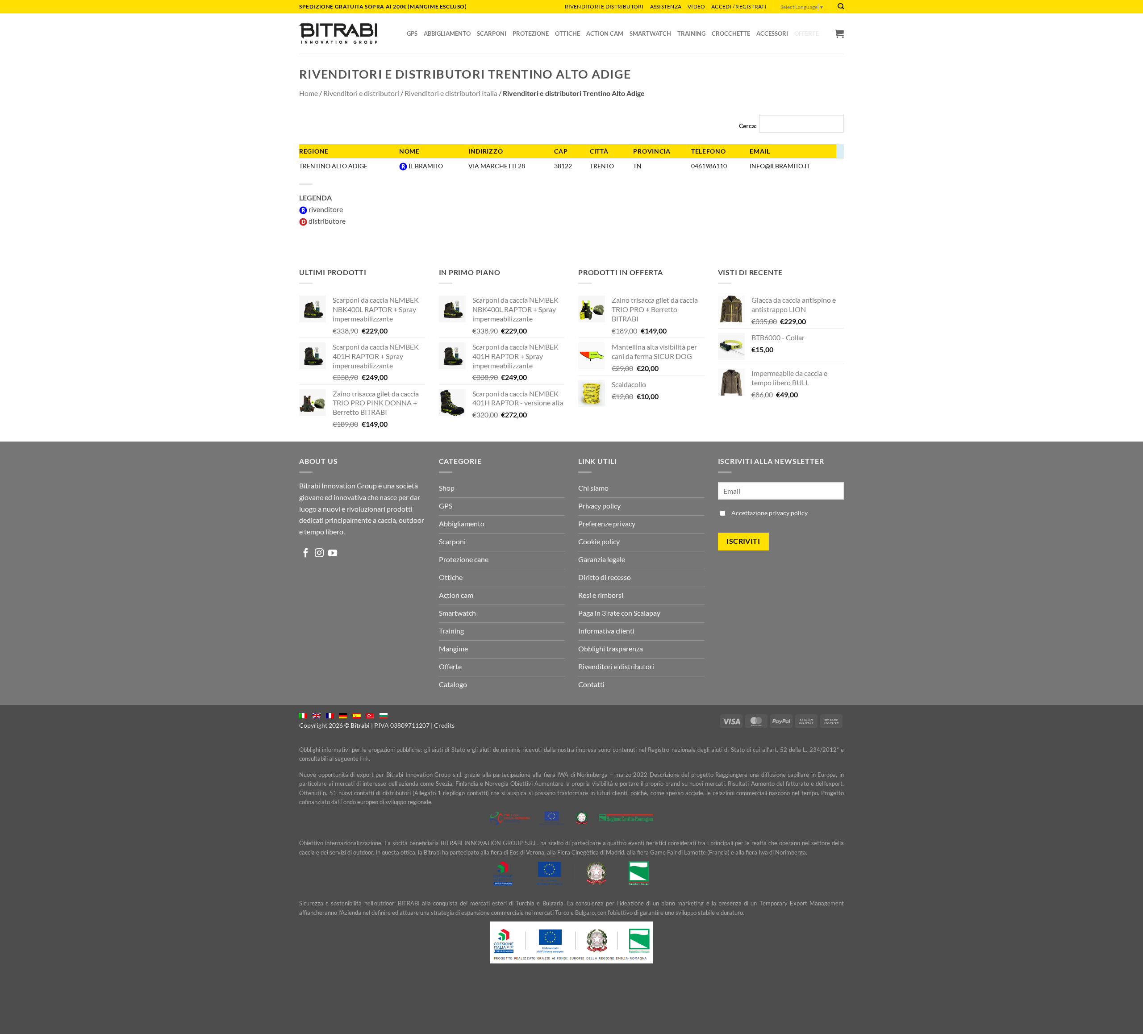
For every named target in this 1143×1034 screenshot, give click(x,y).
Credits (444, 725)
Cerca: (748, 125)
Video (696, 6)
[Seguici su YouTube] (332, 554)
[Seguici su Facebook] (305, 554)
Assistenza (665, 6)
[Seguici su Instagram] (319, 554)
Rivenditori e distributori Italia (451, 93)
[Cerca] (841, 6)
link (364, 758)
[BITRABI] (338, 33)
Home (308, 93)
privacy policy (788, 513)
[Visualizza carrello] (839, 33)
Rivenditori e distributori (604, 6)
